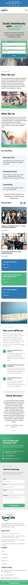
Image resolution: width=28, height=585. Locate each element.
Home (3, 551)
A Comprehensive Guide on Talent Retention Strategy (13, 544)
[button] (26, 10)
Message (5, 495)
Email (4, 484)
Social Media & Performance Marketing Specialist (12, 275)
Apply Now (6, 267)
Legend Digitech (15, 583)
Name (4, 479)
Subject (5, 490)
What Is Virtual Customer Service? (10, 533)
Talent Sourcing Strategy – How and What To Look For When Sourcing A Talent (13, 536)
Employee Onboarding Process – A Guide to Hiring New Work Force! (13, 540)
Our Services (5, 554)
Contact (4, 564)
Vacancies (4, 557)
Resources (4, 561)
